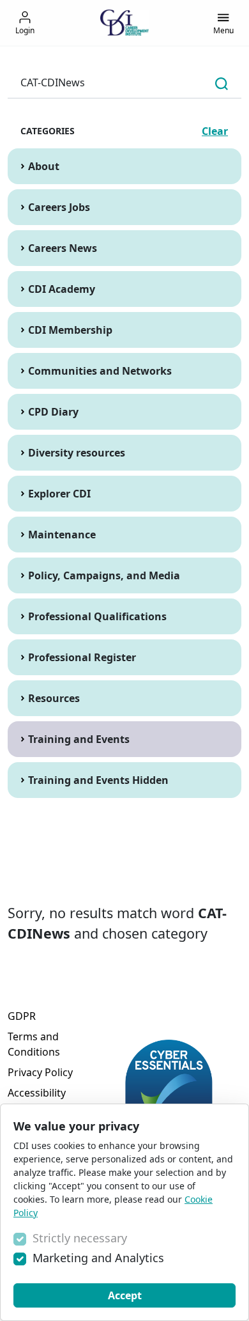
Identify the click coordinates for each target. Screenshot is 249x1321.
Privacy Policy (40, 1072)
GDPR (22, 1016)
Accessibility (37, 1093)
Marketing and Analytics (98, 1257)
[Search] (221, 82)
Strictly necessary (80, 1238)
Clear (215, 131)
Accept (125, 1295)
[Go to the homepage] (124, 23)
